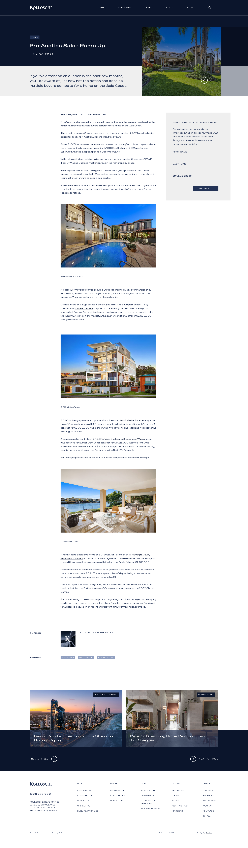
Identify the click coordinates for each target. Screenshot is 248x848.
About (190, 8)
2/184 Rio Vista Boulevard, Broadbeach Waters (119, 439)
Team (175, 795)
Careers (177, 811)
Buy (102, 8)
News (175, 801)
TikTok (207, 816)
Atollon (209, 833)
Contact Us (180, 806)
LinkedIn (208, 790)
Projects (124, 8)
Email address (182, 176)
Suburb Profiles (88, 811)
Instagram (210, 801)
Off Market (84, 806)
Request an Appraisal (148, 802)
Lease (148, 8)
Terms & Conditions (38, 833)
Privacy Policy (58, 833)
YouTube (208, 811)
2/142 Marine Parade (131, 420)
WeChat (208, 806)
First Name (180, 152)
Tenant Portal (151, 809)
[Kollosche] (41, 8)
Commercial (85, 795)
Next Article (208, 759)
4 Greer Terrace (84, 308)
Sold (169, 8)
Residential (84, 790)
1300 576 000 (40, 793)
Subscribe (205, 189)
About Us (178, 790)
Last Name (179, 164)
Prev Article (39, 759)
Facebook (209, 795)
